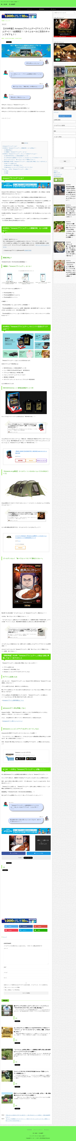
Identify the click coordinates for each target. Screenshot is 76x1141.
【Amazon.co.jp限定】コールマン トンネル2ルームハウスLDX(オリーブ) (23, 157)
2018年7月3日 (27, 250)
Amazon (31, 460)
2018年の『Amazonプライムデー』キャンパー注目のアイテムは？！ (20, 153)
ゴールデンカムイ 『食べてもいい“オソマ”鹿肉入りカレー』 (20, 159)
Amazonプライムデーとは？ (9, 146)
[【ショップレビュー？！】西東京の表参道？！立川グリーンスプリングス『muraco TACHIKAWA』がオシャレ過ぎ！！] (70, 104)
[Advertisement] (14, 130)
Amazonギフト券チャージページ (12, 721)
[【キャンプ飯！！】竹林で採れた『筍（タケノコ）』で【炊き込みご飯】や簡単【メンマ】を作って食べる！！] (70, 82)
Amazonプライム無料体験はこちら (13, 700)
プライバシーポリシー (38, 1129)
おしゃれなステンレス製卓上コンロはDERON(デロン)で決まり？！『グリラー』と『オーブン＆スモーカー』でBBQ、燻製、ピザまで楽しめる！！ (32, 1029)
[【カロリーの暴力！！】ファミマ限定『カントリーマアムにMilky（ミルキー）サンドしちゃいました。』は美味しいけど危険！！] (59, 82)
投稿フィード (57, 172)
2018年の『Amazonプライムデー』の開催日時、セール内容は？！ (19, 148)
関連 (6, 173)
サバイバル (17, 9)
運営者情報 (41, 9)
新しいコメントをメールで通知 (12, 987)
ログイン (56, 170)
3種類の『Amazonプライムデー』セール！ (15, 152)
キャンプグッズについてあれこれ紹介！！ (38, 1135)
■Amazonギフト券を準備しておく (13, 165)
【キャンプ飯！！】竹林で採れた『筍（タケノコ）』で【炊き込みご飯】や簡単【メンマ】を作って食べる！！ (70, 249)
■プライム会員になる (10, 163)
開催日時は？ (8, 150)
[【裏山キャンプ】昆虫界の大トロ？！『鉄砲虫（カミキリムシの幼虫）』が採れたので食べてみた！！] (70, 93)
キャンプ (6, 9)
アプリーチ (32, 755)
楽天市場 (20, 460)
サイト (5, 977)
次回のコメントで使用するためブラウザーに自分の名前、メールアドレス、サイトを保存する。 (26, 984)
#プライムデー (44, 245)
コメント (6, 948)
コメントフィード (58, 174)
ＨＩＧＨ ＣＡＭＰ (8, 4)
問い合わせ (53, 9)
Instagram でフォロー (66, 116)
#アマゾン (38, 245)
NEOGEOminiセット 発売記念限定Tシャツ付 (16, 155)
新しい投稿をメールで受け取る (12, 989)
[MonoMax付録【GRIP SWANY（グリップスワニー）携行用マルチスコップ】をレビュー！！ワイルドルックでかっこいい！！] (59, 71)
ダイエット (29, 9)
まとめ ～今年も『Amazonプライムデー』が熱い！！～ (17, 169)
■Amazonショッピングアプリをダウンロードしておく (18, 167)
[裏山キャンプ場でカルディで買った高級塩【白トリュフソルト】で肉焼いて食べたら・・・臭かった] (59, 104)
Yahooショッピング (41, 460)
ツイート (56, 112)
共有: (6, 171)
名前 (5, 967)
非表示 (26, 143)
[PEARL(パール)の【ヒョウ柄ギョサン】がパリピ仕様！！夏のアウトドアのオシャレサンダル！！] (70, 71)
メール (6, 972)
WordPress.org (57, 176)
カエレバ (19, 456)
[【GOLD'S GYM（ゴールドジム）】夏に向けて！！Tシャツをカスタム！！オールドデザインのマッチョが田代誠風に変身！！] (59, 93)
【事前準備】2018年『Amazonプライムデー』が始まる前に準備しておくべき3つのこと (24, 161)
